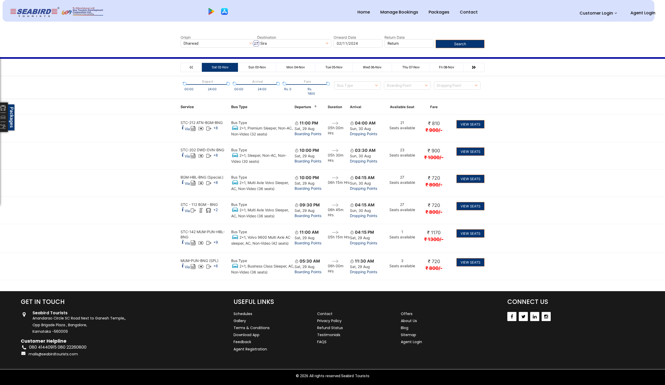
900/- (433, 130)
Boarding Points (308, 134)
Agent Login (642, 13)
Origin (186, 37)
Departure (303, 107)
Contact (469, 12)
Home (363, 12)
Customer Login (596, 13)
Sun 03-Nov (257, 67)
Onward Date (345, 37)
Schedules (243, 313)
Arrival (355, 107)
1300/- (433, 239)
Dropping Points (363, 134)
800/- (433, 184)
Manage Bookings (399, 12)
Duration (335, 107)
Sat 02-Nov (220, 67)
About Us (409, 320)
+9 (215, 242)
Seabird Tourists (355, 376)
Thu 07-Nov (411, 67)
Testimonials (328, 334)
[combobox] (357, 85)
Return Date (394, 37)
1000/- (433, 157)
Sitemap (408, 334)
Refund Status (330, 327)
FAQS (322, 341)
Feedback (242, 341)
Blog (404, 327)
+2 (215, 209)
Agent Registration (250, 349)
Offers (407, 313)
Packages (439, 12)
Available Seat (402, 107)
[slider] (184, 83)
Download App (247, 334)
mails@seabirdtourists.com (53, 354)
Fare (434, 107)
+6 (215, 266)
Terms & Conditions (252, 327)
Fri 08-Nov (446, 67)
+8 (215, 128)
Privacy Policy (329, 320)
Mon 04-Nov (296, 67)
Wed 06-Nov (372, 67)
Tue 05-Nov (333, 67)
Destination (266, 37)
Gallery (240, 320)
